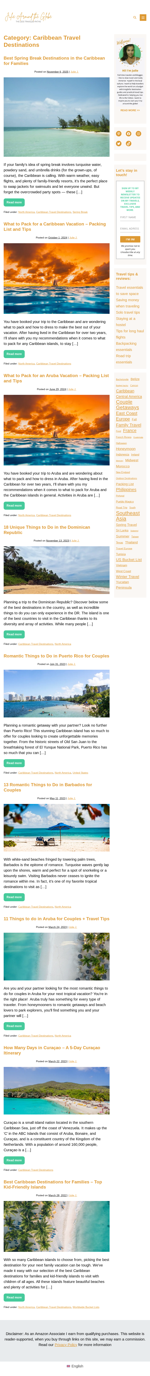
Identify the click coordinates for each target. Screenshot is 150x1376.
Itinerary (119, 461)
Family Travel (128, 425)
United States (80, 772)
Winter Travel (127, 576)
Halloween (121, 443)
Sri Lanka (122, 530)
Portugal (120, 496)
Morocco (123, 466)
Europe (123, 419)
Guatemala (138, 437)
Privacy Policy (66, 1345)
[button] (134, 17)
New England (123, 472)
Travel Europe (124, 548)
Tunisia (121, 554)
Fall (134, 419)
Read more (16, 203)
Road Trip (121, 507)
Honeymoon (126, 449)
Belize (135, 379)
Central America (129, 396)
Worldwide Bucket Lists (86, 1307)
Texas (119, 542)
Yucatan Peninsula (124, 584)
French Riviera (123, 437)
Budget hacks (122, 385)
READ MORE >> (130, 110)
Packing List (125, 484)
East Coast (126, 413)
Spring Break (80, 211)
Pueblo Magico (125, 501)
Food (118, 431)
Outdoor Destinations (126, 478)
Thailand (131, 542)
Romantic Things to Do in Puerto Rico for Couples (56, 655)
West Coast (123, 571)
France (129, 430)
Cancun (134, 385)
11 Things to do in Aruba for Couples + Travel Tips (56, 918)
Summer (122, 536)
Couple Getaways (127, 404)
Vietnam (121, 565)
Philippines (126, 489)
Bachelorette (122, 379)
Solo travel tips (128, 312)
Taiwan (135, 536)
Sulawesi (134, 531)
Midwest (131, 460)
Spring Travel (126, 525)
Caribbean (125, 391)
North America (26, 211)
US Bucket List (129, 559)
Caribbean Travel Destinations (53, 211)
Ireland (135, 454)
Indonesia (122, 454)
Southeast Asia (128, 515)
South (132, 507)
